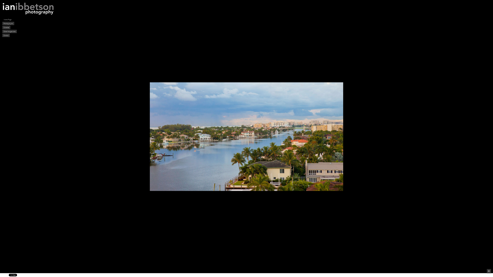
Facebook (480, 275)
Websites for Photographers (491, 275)
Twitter (483, 275)
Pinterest (487, 275)
